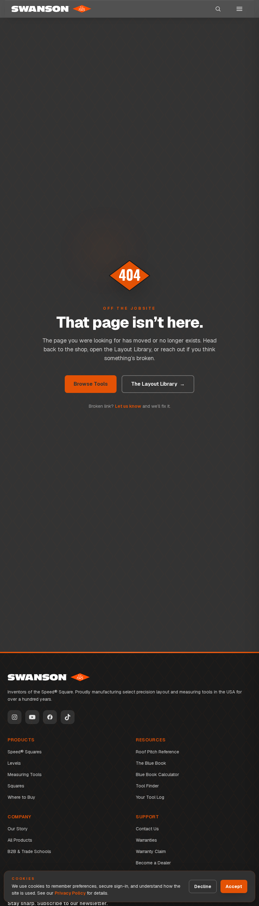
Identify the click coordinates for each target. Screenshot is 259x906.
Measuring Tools (25, 774)
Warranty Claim (151, 851)
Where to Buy (21, 797)
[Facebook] (50, 717)
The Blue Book (151, 763)
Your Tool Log (150, 797)
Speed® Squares (25, 752)
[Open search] (218, 9)
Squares (16, 786)
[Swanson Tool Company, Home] (51, 9)
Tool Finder (147, 786)
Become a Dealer (153, 863)
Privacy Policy (70, 893)
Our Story (18, 829)
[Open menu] (239, 9)
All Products (20, 840)
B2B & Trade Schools (29, 851)
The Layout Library (158, 384)
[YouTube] (32, 717)
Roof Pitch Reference (157, 752)
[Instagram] (14, 717)
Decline (202, 886)
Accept (234, 886)
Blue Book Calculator (157, 774)
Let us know (128, 406)
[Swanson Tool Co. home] (49, 677)
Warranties (146, 840)
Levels (14, 763)
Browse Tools (91, 384)
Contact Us (147, 829)
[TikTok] (68, 717)
